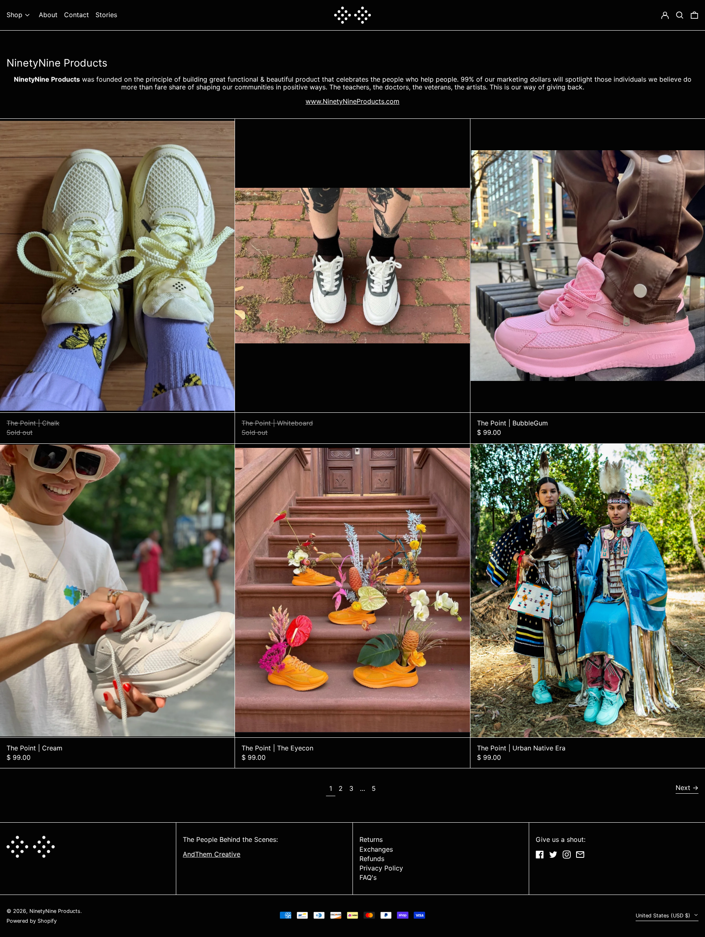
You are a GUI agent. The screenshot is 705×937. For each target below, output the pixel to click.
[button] (694, 15)
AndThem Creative (211, 854)
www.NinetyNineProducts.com (352, 101)
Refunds (371, 859)
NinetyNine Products (54, 911)
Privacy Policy (381, 868)
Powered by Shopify (32, 921)
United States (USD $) (664, 916)
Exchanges (376, 849)
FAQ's (368, 877)
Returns (371, 839)
